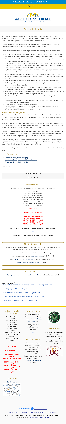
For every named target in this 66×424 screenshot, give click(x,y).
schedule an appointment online (22, 259)
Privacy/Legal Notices (36, 417)
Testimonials (24, 412)
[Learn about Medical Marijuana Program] (54, 312)
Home (11, 412)
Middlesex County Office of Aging (17, 162)
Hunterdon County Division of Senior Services (21, 160)
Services (16, 412)
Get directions (12, 382)
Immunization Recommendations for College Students (21, 293)
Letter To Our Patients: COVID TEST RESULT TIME (20, 301)
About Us (36, 412)
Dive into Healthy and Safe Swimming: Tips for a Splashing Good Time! (27, 285)
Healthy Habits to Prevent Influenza (28, 262)
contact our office (36, 256)
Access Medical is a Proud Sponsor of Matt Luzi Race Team (23, 297)
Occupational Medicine (33, 360)
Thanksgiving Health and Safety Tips (15, 289)
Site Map (46, 417)
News (31, 412)
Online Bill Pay (52, 412)
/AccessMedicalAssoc (40, 409)
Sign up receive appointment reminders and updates (25, 275)
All (13, 166)
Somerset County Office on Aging (16, 158)
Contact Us (43, 412)
